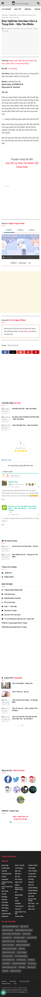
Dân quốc (5, 891)
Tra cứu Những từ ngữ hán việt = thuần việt (19, 619)
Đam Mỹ (31, 896)
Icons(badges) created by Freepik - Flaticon (14, 990)
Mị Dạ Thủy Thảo (8, 945)
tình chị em (19, 906)
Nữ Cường (18, 879)
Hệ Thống (5, 908)
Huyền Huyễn (6, 913)
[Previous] (18, 725)
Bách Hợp (5, 865)
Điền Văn (31, 906)
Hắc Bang (5, 905)
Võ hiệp (31, 879)
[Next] (22, 725)
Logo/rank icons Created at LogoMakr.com (14, 992)
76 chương (12, 68)
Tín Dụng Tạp (21, 959)
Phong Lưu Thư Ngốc (9, 948)
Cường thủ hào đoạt (7, 883)
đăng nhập (27, 331)
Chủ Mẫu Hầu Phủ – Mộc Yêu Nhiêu (24, 409)
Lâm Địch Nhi (31, 937)
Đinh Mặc (22, 967)
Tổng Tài (18, 909)
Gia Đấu (4, 899)
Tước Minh (6, 963)
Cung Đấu (5, 879)
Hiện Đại (28, 9)
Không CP (5, 916)
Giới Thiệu (13, 981)
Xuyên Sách (32, 893)
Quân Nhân (19, 895)
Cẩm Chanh (26, 934)
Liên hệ (4, 981)
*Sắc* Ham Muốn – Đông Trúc (22, 683)
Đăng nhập (7, 460)
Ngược (17, 885)
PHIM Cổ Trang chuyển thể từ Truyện (14, 623)
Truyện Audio (13, 15)
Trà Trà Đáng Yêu (8, 959)
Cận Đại (37, 9)
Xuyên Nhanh (33, 890)
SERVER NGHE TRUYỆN (12, 598)
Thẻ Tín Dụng (21, 952)
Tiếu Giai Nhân (7, 956)
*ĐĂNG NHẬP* (9, 577)
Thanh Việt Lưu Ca (9, 952)
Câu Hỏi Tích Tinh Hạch (12, 615)
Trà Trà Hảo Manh (21, 956)
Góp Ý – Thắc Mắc (10, 606)
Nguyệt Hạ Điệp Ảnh (22, 945)
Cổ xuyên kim (6, 874)
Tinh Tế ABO (32, 871)
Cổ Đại (4, 876)
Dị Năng (4, 897)
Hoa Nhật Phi (7, 937)
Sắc (16, 898)
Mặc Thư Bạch (21, 941)
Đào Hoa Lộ (31, 967)
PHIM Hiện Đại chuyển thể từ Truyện (14, 627)
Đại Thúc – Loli (33, 903)
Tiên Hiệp (31, 868)
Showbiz (18, 903)
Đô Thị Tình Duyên (32, 899)
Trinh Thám (32, 876)
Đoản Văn (31, 909)
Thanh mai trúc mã (20, 912)
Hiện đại (21, 61)
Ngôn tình (13, 61)
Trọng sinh (19, 63)
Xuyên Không (32, 888)
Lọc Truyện (6, 9)
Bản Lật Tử (24, 926)
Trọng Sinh (32, 874)
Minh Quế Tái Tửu (8, 941)
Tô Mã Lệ (31, 959)
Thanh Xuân (19, 916)
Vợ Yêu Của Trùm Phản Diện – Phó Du (25, 546)
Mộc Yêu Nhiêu (13, 345)
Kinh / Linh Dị (19, 865)
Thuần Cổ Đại (33, 865)
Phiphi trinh (13, 482)
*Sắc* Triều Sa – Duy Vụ (20, 692)
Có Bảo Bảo (6, 868)
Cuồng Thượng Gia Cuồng (24, 930)
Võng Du (31, 882)
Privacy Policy (6, 983)
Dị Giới (4, 894)
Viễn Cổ (31, 885)
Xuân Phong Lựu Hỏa (9, 967)
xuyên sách (9, 63)
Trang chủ (5, 15)
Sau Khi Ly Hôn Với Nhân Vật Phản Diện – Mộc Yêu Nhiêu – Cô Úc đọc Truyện (22, 508)
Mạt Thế (17, 9)
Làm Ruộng (19, 868)
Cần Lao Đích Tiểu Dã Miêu (11, 934)
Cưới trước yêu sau (7, 887)
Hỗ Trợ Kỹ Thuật (9, 602)
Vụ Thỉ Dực (31, 963)
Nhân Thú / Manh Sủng (19, 888)
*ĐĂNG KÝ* (8, 573)
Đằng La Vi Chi (15, 971)
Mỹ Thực (18, 874)
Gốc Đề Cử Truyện (10, 610)
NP (16, 892)
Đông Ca (5, 971)
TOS (15, 983)
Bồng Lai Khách (8, 930)
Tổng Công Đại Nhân (18, 963)
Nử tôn (17, 876)
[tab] (9, 230)
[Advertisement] (20, 292)
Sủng (26, 63)
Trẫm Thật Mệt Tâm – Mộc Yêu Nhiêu (25, 425)
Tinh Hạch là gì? (9, 594)
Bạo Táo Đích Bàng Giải (10, 926)
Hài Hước (5, 902)
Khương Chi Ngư (19, 937)
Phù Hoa (21, 948)
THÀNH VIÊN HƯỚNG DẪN (13, 590)
